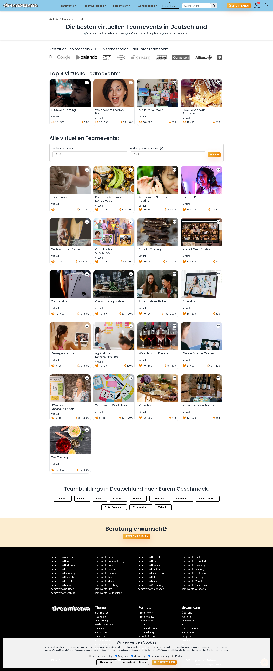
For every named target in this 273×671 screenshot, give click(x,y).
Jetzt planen (240, 6)
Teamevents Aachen (61, 557)
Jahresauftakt (103, 636)
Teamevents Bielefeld (148, 557)
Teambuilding (146, 632)
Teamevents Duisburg (192, 565)
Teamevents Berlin (103, 557)
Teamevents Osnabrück (193, 585)
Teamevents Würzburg (62, 592)
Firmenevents (146, 616)
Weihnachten (140, 507)
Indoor (81, 498)
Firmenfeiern (120, 5)
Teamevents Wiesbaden (150, 588)
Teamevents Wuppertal (193, 588)
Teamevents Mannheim (149, 581)
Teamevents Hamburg (62, 573)
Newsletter (188, 620)
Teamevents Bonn (59, 561)
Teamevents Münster (61, 585)
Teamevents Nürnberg (105, 585)
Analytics (123, 656)
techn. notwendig (102, 656)
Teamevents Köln (146, 577)
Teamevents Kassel (104, 577)
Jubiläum (100, 628)
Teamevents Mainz (104, 581)
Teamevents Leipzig (191, 577)
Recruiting (100, 616)
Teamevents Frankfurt (149, 569)
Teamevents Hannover (106, 573)
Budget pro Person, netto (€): (147, 148)
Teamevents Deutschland (107, 592)
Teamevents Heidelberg (150, 573)
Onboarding (101, 620)
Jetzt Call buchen (136, 536)
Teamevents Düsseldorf (150, 565)
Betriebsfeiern (146, 636)
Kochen (137, 498)
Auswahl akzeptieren (134, 662)
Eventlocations (146, 5)
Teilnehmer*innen (62, 148)
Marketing (139, 656)
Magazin (187, 636)
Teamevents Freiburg (192, 569)
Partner (179, 656)
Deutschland (169, 6)
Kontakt (186, 624)
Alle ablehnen (107, 662)
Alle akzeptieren (164, 662)
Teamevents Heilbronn (193, 573)
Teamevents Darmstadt (193, 561)
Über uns (187, 612)
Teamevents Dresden (105, 565)
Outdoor (61, 498)
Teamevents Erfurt (60, 569)
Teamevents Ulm (102, 588)
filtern (214, 154)
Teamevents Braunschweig (108, 561)
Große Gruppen (112, 507)
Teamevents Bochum (192, 557)
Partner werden (190, 628)
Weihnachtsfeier (104, 624)
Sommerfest (102, 612)
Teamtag (143, 624)
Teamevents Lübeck (61, 581)
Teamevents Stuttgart (61, 588)
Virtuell (162, 507)
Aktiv (99, 498)
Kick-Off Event (103, 632)
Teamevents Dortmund (62, 565)
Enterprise (188, 632)
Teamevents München (192, 581)
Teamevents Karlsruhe (62, 577)
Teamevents (66, 5)
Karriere (186, 616)
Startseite (53, 19)
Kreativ (117, 498)
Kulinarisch (158, 498)
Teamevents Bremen (148, 561)
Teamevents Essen (104, 569)
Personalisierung (160, 656)
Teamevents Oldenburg (149, 585)
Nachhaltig (182, 498)
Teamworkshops (94, 5)
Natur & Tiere (206, 498)
